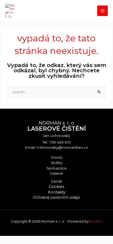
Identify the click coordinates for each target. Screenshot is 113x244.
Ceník (56, 181)
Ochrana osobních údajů (56, 197)
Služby (56, 162)
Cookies (56, 186)
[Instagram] (89, 11)
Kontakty (56, 192)
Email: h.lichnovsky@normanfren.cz (56, 147)
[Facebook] (81, 11)
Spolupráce (57, 168)
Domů (56, 157)
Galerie (56, 173)
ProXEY (96, 221)
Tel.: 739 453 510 (56, 142)
